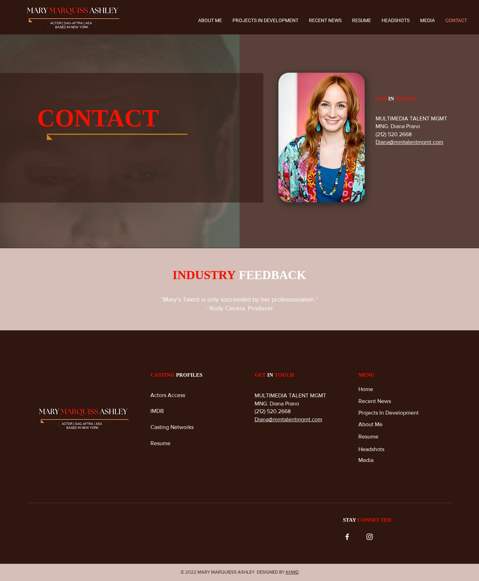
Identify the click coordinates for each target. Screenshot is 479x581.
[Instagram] (369, 537)
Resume (161, 443)
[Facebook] (347, 537)
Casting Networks (172, 427)
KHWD (292, 572)
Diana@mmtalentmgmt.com (409, 142)
